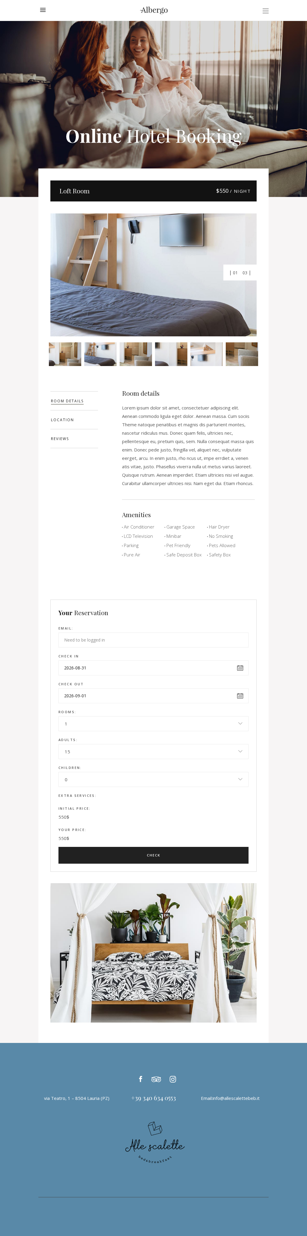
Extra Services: (77, 795)
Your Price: (72, 829)
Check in (68, 656)
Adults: (68, 739)
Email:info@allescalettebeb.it (230, 1098)
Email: (65, 628)
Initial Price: (74, 808)
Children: (70, 767)
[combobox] (153, 723)
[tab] (74, 400)
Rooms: (67, 712)
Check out (71, 684)
